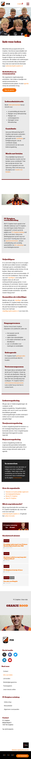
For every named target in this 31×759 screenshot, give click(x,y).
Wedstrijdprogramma (10, 682)
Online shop (7, 702)
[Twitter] (15, 655)
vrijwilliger (18, 300)
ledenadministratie (14, 105)
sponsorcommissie (12, 241)
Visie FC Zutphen (11, 498)
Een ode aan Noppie (11, 581)
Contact (5, 671)
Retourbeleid (8, 706)
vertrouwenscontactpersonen (14, 383)
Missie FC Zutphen (11, 496)
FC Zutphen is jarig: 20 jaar (13, 570)
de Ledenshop (18, 245)
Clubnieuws (6, 540)
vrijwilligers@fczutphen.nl (10, 311)
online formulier (10, 516)
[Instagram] (4, 655)
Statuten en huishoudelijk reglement (17, 492)
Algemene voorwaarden (11, 709)
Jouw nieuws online (9, 689)
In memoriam (17, 478)
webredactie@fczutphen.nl (14, 66)
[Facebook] (10, 655)
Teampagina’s (7, 686)
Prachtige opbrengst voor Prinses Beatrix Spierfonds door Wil (15, 545)
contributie (19, 138)
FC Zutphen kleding (18, 232)
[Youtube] (10, 660)
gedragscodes (20, 356)
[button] (27, 3)
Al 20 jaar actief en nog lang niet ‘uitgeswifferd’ (15, 558)
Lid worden (6, 678)
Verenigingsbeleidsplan (13, 494)
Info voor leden (8, 675)
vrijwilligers (11, 278)
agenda (26, 83)
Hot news (12, 577)
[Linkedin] (4, 660)
